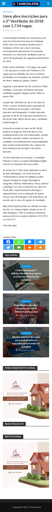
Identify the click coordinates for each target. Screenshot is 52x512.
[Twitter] (8, 247)
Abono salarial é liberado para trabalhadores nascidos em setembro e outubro (26, 341)
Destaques (8, 12)
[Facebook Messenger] (30, 241)
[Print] (30, 247)
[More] (40, 247)
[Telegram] (40, 241)
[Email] (19, 247)
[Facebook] (8, 241)
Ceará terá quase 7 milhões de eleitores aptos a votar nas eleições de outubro (26, 275)
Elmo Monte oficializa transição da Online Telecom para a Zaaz (26, 308)
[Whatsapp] (19, 241)
